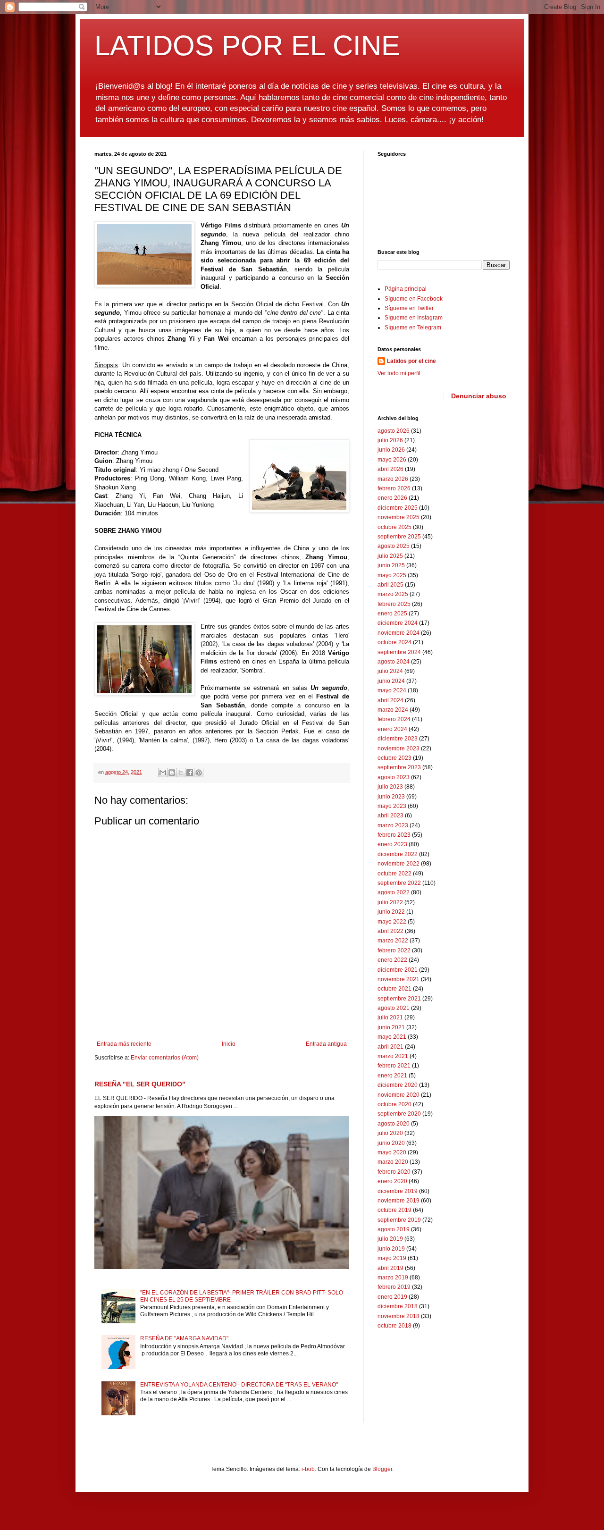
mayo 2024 (392, 690)
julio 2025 (390, 556)
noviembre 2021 (398, 979)
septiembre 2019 (399, 1220)
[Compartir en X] (180, 772)
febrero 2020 (394, 1172)
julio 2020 (390, 1133)
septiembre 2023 (399, 767)
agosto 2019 (394, 1229)
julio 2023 (390, 786)
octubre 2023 (394, 758)
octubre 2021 (394, 988)
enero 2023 (392, 844)
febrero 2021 (394, 1065)
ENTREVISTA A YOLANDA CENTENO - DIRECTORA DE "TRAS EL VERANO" (239, 1384)
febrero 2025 (394, 604)
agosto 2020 (394, 1123)
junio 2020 (391, 1143)
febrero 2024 (394, 719)
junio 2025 (391, 565)
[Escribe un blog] (171, 772)
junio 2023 (391, 796)
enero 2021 (392, 1075)
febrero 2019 (394, 1287)
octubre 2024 (394, 642)
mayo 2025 (392, 575)
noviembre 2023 (398, 748)
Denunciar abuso (478, 396)
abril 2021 (390, 1046)
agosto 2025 (394, 546)
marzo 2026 (393, 479)
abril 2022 (390, 931)
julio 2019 (390, 1239)
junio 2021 (391, 1027)
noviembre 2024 (398, 633)
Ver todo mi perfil (399, 373)
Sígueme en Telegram (413, 327)
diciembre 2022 (398, 854)
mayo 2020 (392, 1152)
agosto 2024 (394, 661)
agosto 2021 (394, 1008)
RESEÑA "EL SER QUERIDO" (139, 1084)
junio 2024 (391, 681)
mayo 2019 (392, 1258)
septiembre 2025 (399, 536)
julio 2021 (390, 1017)
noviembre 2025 (398, 517)
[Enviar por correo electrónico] (163, 772)
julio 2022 (390, 902)
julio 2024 (390, 671)
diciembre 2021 (398, 970)
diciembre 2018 (398, 1306)
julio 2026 (390, 440)
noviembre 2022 (398, 863)
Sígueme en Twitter (409, 308)
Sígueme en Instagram (414, 317)
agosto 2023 (394, 777)
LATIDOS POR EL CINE (247, 45)
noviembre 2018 (398, 1316)
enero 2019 (392, 1297)
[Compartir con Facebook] (189, 772)
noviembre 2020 (398, 1095)
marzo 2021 (393, 1056)
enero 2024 (392, 729)
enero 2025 (392, 613)
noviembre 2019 (398, 1200)
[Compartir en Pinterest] (198, 772)
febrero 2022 (394, 950)
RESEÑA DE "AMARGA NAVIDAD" (184, 1338)
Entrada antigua (326, 1044)
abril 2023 (390, 815)
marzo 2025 (393, 594)
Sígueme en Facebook (414, 298)
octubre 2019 (394, 1210)
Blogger (382, 1469)
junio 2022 (391, 911)
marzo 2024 (393, 709)
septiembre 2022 (399, 883)
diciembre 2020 (398, 1085)
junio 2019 (391, 1248)
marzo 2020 (393, 1162)
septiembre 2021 (399, 998)
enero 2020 (392, 1181)
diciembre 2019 (398, 1191)
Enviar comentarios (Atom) (165, 1057)
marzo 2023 (393, 825)
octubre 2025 (394, 527)
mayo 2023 (392, 806)
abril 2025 (390, 584)
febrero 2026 (394, 488)
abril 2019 (390, 1268)
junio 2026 (391, 449)
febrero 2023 (394, 835)
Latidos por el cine (411, 361)
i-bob (308, 1469)
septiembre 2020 (399, 1113)
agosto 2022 (394, 892)
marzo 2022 (393, 940)
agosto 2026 (394, 431)
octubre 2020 (394, 1104)
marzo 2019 (393, 1277)
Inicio (228, 1044)
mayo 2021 (392, 1037)
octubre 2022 (394, 873)
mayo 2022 (392, 921)
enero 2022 (392, 960)
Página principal (406, 289)
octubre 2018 (394, 1325)
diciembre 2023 (398, 738)
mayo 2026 (392, 459)
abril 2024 (390, 700)
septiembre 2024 (399, 652)
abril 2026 (390, 469)
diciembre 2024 (398, 623)
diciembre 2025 (398, 507)
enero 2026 (392, 498)
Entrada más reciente (124, 1044)
